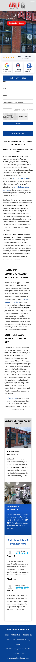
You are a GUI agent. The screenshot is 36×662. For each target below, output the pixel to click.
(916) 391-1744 (18, 653)
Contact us (12, 398)
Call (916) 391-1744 (18, 78)
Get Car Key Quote (16, 23)
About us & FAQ (23, 640)
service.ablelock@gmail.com (18, 658)
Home (6, 635)
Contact (18, 644)
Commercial (27, 635)
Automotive (15, 635)
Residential (10, 640)
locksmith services (20, 178)
